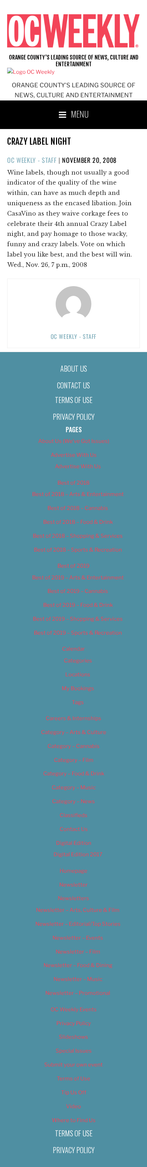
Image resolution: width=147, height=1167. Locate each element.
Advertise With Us (74, 455)
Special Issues (74, 1051)
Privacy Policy (74, 416)
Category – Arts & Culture (73, 732)
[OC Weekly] (31, 72)
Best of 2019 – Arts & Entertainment (78, 577)
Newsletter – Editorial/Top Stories (78, 924)
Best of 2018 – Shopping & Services (78, 536)
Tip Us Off (73, 1092)
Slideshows (73, 1037)
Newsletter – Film (78, 952)
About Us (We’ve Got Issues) (73, 441)
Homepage (73, 871)
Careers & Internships (73, 718)
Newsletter (73, 885)
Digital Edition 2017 (78, 854)
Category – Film (73, 760)
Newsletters (73, 898)
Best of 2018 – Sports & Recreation (78, 550)
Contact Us (73, 385)
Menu (80, 113)
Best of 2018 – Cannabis (77, 508)
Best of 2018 (73, 483)
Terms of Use (73, 399)
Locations (77, 674)
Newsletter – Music (78, 979)
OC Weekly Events (74, 1009)
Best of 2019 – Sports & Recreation (78, 633)
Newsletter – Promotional (77, 993)
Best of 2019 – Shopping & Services (78, 619)
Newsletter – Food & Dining (78, 965)
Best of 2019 (73, 566)
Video (73, 1106)
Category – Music (74, 787)
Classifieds (73, 815)
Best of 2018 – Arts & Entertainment (78, 494)
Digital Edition (73, 843)
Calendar (73, 649)
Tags (78, 702)
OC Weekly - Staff (32, 160)
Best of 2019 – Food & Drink (78, 605)
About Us (73, 368)
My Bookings (78, 688)
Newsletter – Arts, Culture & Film (78, 910)
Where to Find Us (74, 1120)
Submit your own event (73, 1065)
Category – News (73, 801)
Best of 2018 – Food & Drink (78, 522)
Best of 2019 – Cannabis (77, 591)
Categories (78, 660)
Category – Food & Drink (73, 773)
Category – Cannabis (73, 746)
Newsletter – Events (77, 938)
